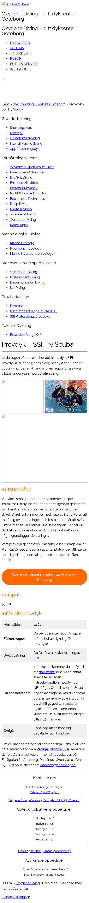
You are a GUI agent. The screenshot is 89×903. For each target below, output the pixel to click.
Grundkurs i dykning (25, 138)
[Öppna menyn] (3, 78)
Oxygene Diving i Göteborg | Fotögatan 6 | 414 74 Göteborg (45, 800)
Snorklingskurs (21, 128)
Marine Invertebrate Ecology (31, 254)
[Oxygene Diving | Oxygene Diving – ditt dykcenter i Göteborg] (15, 4)
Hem (5, 104)
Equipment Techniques (27, 199)
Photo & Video (21, 209)
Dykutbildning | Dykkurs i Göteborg (39, 104)
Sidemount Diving (23, 272)
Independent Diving (25, 277)
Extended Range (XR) (26, 335)
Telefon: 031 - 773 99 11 (44, 792)
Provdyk (16, 133)
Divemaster (19, 306)
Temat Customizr (15, 888)
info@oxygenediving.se (58, 765)
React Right (19, 225)
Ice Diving (17, 288)
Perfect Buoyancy (23, 188)
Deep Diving (19, 204)
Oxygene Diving (28, 883)
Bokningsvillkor (29, 851)
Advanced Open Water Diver (32, 167)
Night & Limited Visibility (28, 193)
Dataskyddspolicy (57, 851)
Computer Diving (23, 220)
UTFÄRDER (19, 53)
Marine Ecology (22, 243)
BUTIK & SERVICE (24, 64)
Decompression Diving (27, 282)
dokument (46, 672)
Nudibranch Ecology (25, 248)
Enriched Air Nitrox (24, 183)
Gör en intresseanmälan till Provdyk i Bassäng (44, 577)
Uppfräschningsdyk (25, 149)
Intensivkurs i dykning (26, 143)
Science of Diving (23, 214)
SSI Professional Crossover (30, 316)
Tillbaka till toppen (16, 897)
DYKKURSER (20, 43)
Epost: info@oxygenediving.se (44, 787)
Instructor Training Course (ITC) (33, 311)
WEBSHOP (18, 69)
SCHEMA (17, 48)
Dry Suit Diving (21, 177)
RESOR (15, 58)
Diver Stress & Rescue (26, 172)
